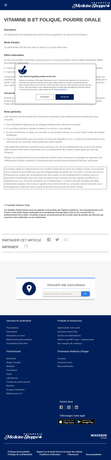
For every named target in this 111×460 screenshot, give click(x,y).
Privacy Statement (60, 89)
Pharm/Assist (13, 351)
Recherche (11, 358)
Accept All (64, 97)
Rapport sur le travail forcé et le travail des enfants (59, 452)
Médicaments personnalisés (19, 339)
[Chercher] (85, 293)
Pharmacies (73, 454)
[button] (49, 240)
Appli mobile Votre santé (69, 328)
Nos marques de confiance (70, 343)
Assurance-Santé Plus (68, 331)
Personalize (44, 97)
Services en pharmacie (18, 320)
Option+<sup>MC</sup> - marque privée (76, 339)
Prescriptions (12, 328)
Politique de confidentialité (20, 454)
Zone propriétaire (93, 454)
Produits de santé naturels (18, 382)
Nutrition (10, 386)
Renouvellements (65, 366)
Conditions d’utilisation (49, 454)
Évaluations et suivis (15, 335)
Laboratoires (12, 378)
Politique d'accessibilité (18, 452)
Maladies (10, 366)
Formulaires (11, 370)
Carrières (62, 358)
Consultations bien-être (17, 343)
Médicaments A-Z (14, 393)
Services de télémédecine (69, 335)
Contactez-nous (65, 362)
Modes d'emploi (13, 362)
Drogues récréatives (15, 389)
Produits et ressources (70, 320)
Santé (9, 374)
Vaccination (11, 331)
